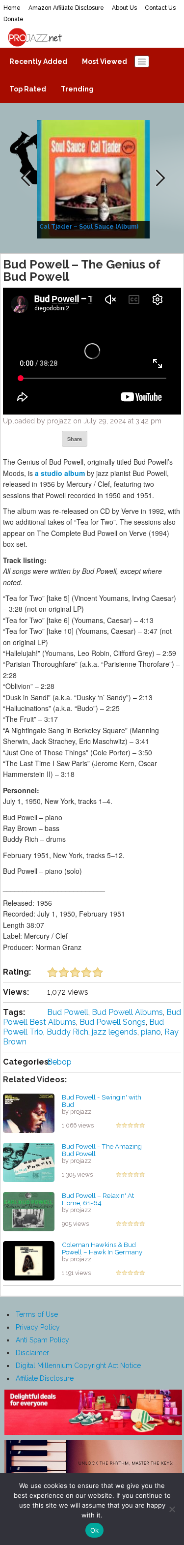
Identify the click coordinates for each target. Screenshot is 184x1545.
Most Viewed (104, 61)
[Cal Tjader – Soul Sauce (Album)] (94, 178)
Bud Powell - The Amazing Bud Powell (102, 1150)
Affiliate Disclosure (45, 1378)
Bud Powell (67, 1012)
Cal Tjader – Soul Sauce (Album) (88, 226)
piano (151, 1032)
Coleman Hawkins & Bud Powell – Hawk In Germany (102, 1248)
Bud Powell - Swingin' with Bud (101, 1100)
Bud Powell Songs (112, 1022)
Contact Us (160, 7)
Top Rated (27, 89)
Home (12, 7)
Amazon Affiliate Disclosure (66, 7)
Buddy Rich (67, 1032)
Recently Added (38, 61)
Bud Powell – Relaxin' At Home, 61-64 (98, 1199)
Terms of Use (37, 1314)
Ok (94, 1530)
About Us (124, 7)
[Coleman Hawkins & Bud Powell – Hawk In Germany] (28, 1260)
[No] (172, 1509)
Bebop (59, 1062)
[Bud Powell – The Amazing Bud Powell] (28, 1162)
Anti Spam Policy (42, 1340)
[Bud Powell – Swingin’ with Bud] (28, 1113)
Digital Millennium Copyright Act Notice (78, 1365)
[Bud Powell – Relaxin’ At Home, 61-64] (28, 1211)
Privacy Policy (38, 1327)
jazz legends (114, 1032)
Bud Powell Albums (127, 1012)
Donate (13, 19)
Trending (77, 89)
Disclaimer (32, 1353)
